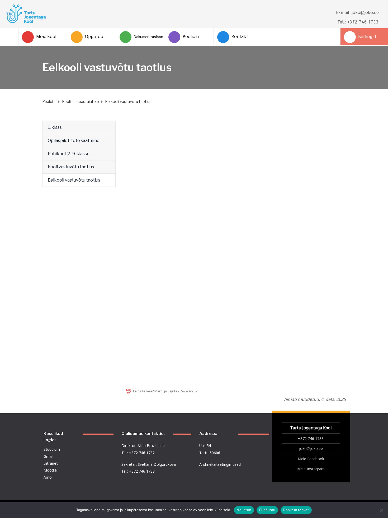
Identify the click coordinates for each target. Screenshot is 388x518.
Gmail (48, 456)
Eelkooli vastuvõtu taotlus (74, 180)
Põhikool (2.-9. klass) (68, 153)
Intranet (51, 463)
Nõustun (243, 510)
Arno (48, 477)
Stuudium (52, 449)
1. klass (55, 127)
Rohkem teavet (296, 510)
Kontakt (239, 36)
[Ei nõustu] (381, 510)
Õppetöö (94, 36)
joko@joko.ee (311, 448)
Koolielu (191, 36)
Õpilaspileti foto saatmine (74, 140)
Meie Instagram (311, 468)
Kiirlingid (367, 36)
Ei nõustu (267, 510)
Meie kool (46, 36)
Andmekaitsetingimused (220, 464)
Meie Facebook (311, 458)
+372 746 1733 (311, 438)
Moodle (50, 470)
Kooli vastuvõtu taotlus (71, 166)
